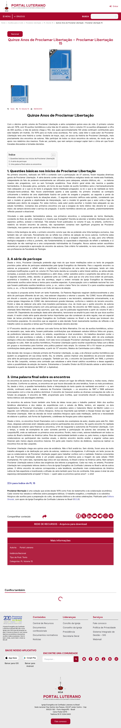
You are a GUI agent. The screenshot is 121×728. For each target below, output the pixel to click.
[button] (15, 34)
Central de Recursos (43, 623)
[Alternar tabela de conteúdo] (52, 155)
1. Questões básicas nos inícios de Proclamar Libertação (32, 158)
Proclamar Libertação (33, 23)
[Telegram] (100, 515)
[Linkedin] (89, 515)
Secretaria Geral (71, 636)
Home (3, 23)
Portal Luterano (26, 547)
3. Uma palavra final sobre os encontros (25, 164)
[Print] (110, 515)
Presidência (69, 632)
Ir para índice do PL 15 (22, 483)
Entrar (115, 6)
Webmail (97, 639)
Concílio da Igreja (71, 623)
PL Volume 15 (48, 23)
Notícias (37, 639)
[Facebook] (78, 515)
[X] (83, 515)
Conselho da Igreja (72, 627)
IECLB (76, 499)
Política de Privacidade (104, 627)
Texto (24, 557)
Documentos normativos (45, 635)
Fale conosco (99, 623)
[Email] (94, 515)
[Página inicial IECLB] (6, 6)
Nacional (22, 553)
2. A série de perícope (17, 161)
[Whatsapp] (105, 515)
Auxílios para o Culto (15, 23)
